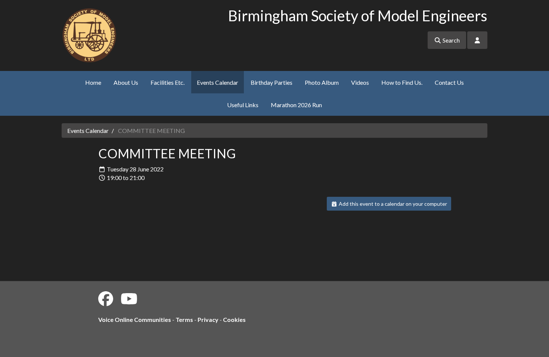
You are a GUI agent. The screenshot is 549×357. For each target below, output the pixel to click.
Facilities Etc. (167, 82)
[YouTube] (129, 299)
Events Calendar (217, 82)
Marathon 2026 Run (296, 104)
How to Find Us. (401, 82)
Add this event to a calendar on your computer (392, 204)
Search (450, 40)
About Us (126, 82)
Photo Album (322, 82)
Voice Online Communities (134, 319)
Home (93, 82)
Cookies (234, 319)
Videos (360, 82)
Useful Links (242, 104)
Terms (184, 319)
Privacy (208, 319)
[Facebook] (105, 299)
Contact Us (449, 82)
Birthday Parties (271, 82)
